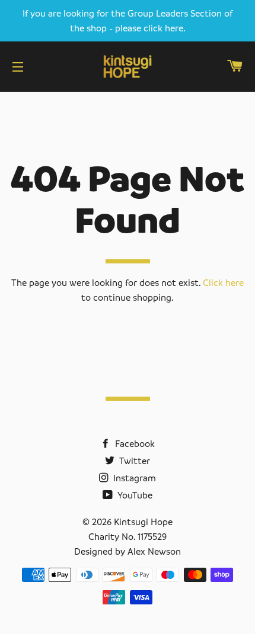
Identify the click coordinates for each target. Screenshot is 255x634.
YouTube (133, 495)
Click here (223, 282)
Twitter (133, 460)
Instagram (133, 478)
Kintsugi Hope (143, 521)
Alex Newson (154, 551)
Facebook (134, 443)
